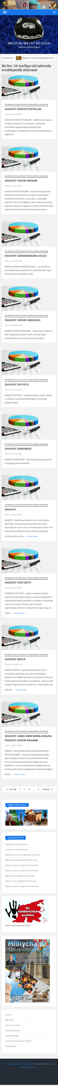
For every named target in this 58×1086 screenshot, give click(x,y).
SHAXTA (10, 509)
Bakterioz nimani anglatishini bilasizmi (22, 886)
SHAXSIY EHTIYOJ (17, 384)
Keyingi (45, 789)
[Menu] (4, 12)
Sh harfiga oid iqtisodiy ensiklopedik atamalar (26, 104)
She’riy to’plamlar (12, 1025)
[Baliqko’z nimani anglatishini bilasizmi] (52, 58)
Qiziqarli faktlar (12, 1035)
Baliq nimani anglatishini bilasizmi (20, 875)
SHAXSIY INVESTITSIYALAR (23, 109)
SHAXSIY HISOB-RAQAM (21, 180)
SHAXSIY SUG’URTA (18, 582)
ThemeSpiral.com (28, 1067)
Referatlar (9, 1020)
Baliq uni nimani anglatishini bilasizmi (28, 58)
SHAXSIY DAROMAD (18, 448)
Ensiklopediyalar (12, 1030)
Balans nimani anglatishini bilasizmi (20, 881)
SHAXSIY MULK (15, 659)
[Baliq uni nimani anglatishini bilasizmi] (6, 58)
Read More (32, 536)
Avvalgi (12, 789)
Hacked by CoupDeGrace (16, 844)
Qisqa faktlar (11, 1046)
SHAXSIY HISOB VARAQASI (22, 320)
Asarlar (8, 1014)
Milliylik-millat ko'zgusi (29, 43)
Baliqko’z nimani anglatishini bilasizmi (21, 870)
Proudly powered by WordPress (18, 1064)
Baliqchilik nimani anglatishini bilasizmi (22, 855)
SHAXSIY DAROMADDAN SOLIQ (25, 255)
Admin (7, 114)
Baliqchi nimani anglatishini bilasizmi (21, 860)
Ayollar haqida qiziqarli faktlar (18, 1041)
